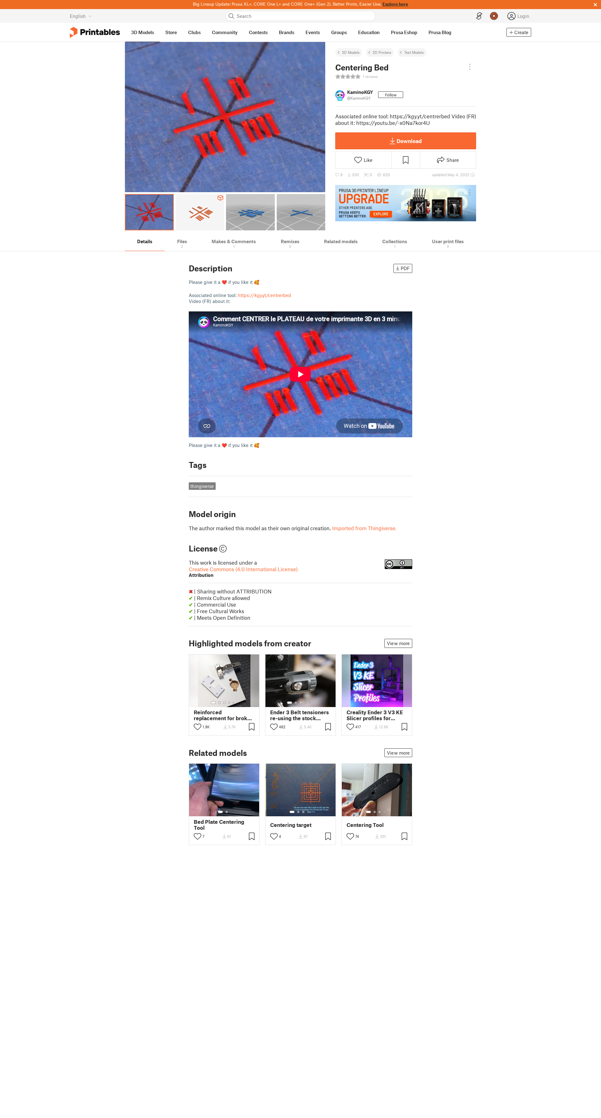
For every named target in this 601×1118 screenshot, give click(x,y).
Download (409, 141)
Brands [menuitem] (286, 32)
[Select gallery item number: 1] (213, 702)
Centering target (290, 825)
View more (398, 643)
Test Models (414, 52)
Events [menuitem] (313, 32)
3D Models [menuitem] (142, 32)
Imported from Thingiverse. (364, 528)
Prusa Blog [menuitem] (440, 32)
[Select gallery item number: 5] (234, 702)
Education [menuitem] (369, 32)
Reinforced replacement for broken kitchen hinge (224, 715)
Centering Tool (365, 825)
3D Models (351, 52)
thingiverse (202, 486)
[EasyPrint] (479, 16)
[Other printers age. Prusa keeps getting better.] (405, 203)
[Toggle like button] (197, 727)
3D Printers (381, 52)
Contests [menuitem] (258, 32)
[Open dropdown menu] (470, 66)
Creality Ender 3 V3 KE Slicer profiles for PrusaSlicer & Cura (375, 715)
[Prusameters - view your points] (494, 16)
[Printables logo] (95, 32)
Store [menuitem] (171, 32)
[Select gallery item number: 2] (219, 702)
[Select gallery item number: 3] (224, 702)
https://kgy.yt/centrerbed (264, 295)
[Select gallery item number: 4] (229, 702)
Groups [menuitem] (339, 32)
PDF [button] (405, 268)
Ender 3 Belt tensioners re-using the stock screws (299, 715)
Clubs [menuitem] (194, 32)
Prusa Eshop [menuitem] (404, 32)
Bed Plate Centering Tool (219, 825)
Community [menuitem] (225, 32)
